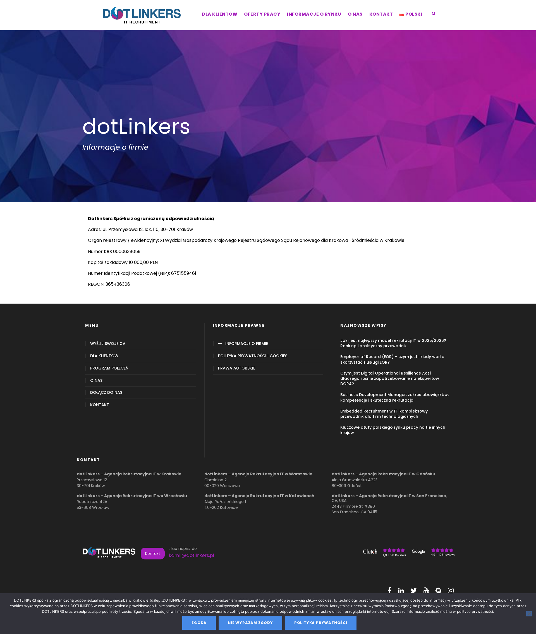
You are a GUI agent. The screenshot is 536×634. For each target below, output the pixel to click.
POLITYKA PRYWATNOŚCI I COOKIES (252, 356)
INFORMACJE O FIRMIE (246, 343)
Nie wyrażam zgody (250, 622)
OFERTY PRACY (262, 14)
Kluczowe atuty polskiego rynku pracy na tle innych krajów (392, 430)
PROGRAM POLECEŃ (109, 368)
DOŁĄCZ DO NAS (106, 392)
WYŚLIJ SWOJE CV (107, 343)
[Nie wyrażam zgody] (529, 613)
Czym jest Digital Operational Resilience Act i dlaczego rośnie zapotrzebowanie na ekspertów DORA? (389, 378)
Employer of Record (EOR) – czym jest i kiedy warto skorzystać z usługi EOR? (392, 359)
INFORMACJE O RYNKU (314, 14)
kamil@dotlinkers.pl (191, 555)
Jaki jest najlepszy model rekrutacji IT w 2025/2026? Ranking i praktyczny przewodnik (393, 343)
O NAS (355, 14)
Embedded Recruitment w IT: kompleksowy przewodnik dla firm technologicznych (384, 413)
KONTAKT (381, 14)
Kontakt (152, 553)
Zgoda (199, 622)
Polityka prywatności (320, 622)
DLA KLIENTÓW (219, 14)
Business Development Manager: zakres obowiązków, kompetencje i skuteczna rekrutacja (394, 397)
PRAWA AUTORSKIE (236, 368)
